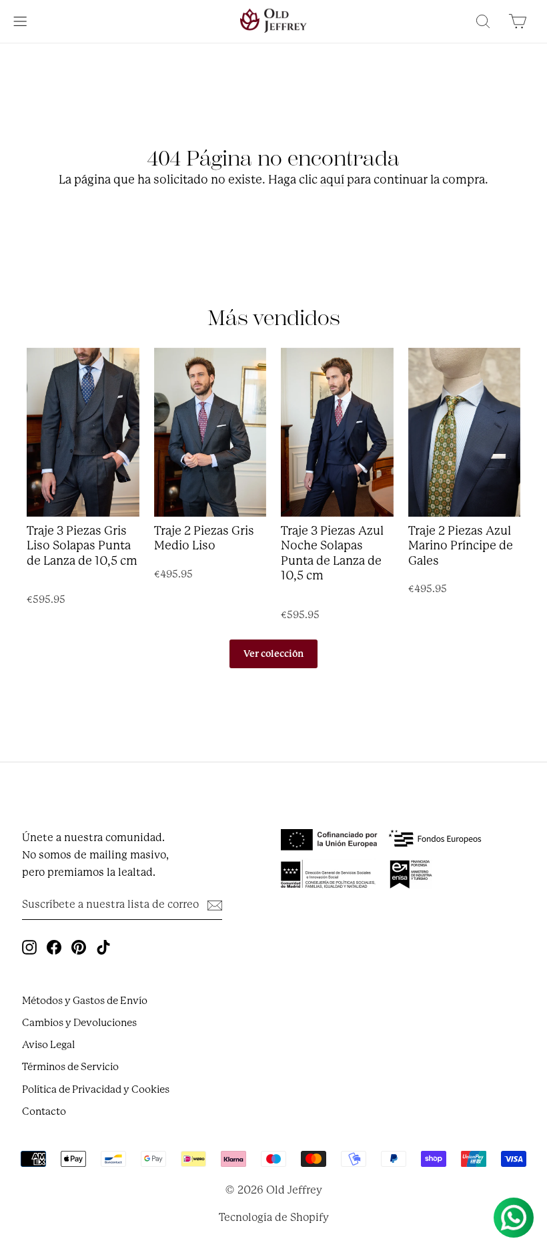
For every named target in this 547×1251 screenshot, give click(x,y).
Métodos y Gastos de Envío (84, 1001)
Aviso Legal (48, 1045)
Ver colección (273, 653)
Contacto (44, 1111)
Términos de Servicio (70, 1067)
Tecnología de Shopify (274, 1217)
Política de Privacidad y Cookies (95, 1089)
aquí (332, 179)
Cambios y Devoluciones (79, 1023)
